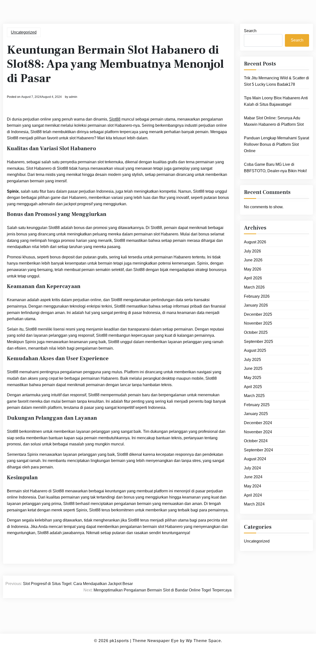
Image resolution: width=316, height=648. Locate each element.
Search (250, 31)
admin (73, 96)
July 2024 (252, 468)
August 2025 (255, 350)
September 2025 (258, 341)
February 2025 (257, 405)
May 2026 (252, 269)
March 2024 (254, 504)
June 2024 (253, 477)
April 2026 (253, 278)
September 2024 (258, 450)
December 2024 (258, 423)
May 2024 (252, 486)
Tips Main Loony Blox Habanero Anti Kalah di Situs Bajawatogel (276, 101)
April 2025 (253, 387)
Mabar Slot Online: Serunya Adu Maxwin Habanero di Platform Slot (274, 121)
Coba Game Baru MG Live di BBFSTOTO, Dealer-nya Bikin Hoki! (275, 167)
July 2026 (252, 251)
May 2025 (252, 378)
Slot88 (114, 119)
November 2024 (258, 432)
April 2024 (253, 495)
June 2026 (253, 260)
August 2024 (255, 459)
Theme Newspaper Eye (156, 641)
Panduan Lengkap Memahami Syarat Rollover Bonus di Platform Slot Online (276, 144)
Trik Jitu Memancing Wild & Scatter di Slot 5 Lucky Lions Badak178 (276, 81)
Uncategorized (24, 32)
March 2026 (254, 287)
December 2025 (258, 314)
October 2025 (256, 332)
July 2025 (252, 359)
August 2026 (255, 242)
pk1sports (119, 641)
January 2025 (256, 414)
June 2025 (253, 368)
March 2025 (254, 396)
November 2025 (258, 323)
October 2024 (256, 441)
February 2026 (257, 296)
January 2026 (256, 305)
